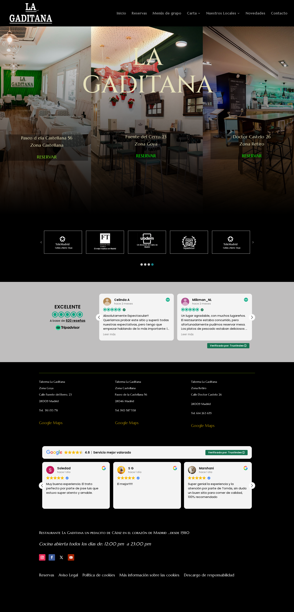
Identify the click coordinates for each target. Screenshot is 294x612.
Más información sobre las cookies (149, 575)
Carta (192, 13)
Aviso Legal (68, 575)
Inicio (121, 13)
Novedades (255, 13)
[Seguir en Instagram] (42, 557)
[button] (141, 264)
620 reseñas (75, 321)
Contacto (279, 13)
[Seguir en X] (61, 557)
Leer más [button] (102, 334)
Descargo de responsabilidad (209, 575)
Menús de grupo (167, 13)
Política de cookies (98, 575)
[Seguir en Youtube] (71, 557)
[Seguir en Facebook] (52, 557)
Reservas (139, 13)
